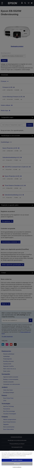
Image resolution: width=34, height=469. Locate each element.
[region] (17, 460)
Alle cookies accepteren (17, 460)
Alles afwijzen (17, 463)
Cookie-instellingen (17, 467)
